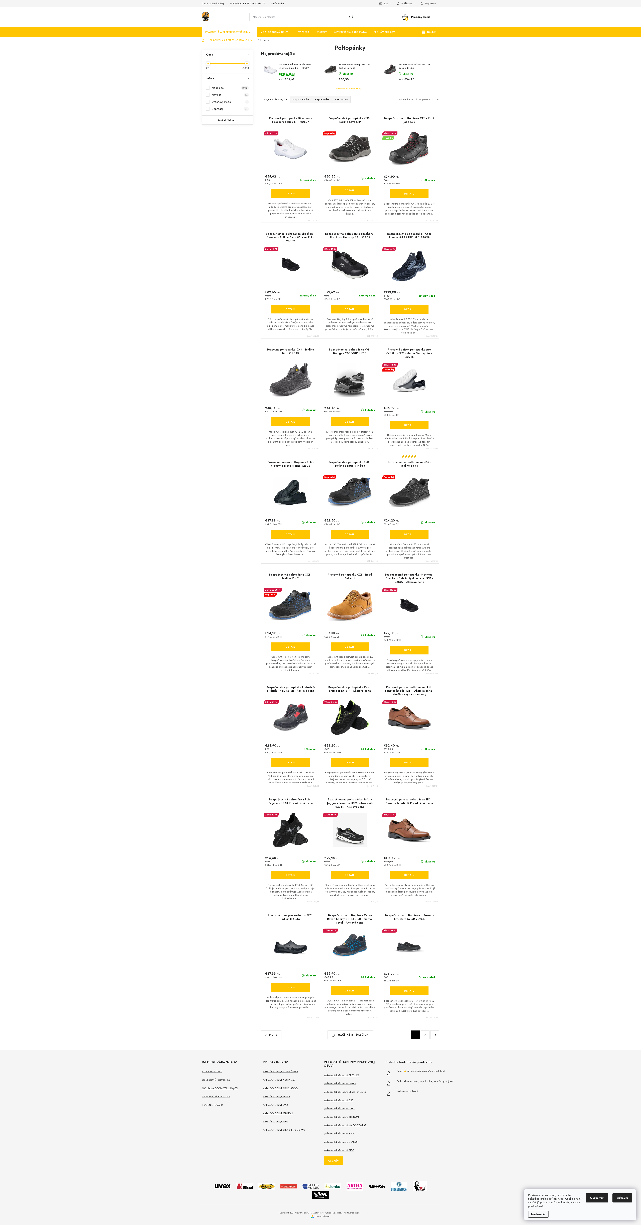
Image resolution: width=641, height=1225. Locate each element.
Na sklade (229, 88)
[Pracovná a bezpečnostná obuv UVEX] (222, 1186)
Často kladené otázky (213, 3)
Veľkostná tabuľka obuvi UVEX (339, 1108)
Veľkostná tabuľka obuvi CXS (338, 1100)
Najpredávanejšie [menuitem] (275, 99)
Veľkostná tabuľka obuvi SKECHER (341, 1075)
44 (434, 1034)
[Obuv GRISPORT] (266, 1186)
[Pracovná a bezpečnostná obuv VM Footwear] (320, 1195)
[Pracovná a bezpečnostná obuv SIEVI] (244, 1186)
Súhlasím (622, 1198)
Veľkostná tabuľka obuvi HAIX (339, 1133)
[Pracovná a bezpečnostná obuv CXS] (420, 1186)
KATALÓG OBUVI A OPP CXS (279, 1080)
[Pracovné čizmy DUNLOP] (288, 1186)
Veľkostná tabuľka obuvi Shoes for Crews (345, 1092)
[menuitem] (229, 32)
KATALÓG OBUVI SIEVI (275, 1121)
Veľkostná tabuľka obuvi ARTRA (340, 1083)
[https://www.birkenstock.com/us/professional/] (399, 1186)
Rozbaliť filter (226, 120)
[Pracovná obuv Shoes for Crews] (310, 1186)
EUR (385, 3)
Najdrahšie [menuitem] (322, 99)
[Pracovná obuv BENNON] (377, 1186)
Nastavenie (538, 1214)
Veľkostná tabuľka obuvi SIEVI (339, 1150)
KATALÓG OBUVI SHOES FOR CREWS (284, 1130)
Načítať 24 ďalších (353, 1034)
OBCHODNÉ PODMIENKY (216, 1080)
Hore (273, 1034)
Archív (333, 1160)
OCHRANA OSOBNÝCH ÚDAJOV (220, 1088)
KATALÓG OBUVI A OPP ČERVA (280, 1071)
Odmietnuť (597, 1198)
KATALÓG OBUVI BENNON (278, 1113)
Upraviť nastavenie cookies (349, 1212)
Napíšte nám (277, 3)
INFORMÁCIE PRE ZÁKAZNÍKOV (247, 3)
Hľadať (351, 17)
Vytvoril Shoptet (322, 1216)
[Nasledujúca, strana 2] (425, 1034)
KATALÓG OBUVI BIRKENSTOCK (280, 1088)
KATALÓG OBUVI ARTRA (276, 1096)
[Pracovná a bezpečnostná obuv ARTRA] (355, 1186)
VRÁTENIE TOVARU (212, 1105)
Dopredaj (229, 109)
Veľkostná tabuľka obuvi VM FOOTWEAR (345, 1125)
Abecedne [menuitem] (341, 99)
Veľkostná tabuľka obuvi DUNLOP (341, 1142)
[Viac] (428, 32)
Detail (291, 193)
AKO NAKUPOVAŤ (212, 1071)
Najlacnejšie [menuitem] (300, 99)
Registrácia (431, 3)
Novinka (229, 95)
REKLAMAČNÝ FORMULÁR (216, 1096)
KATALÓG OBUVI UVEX (275, 1105)
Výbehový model (229, 102)
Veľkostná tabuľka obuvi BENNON (341, 1117)
